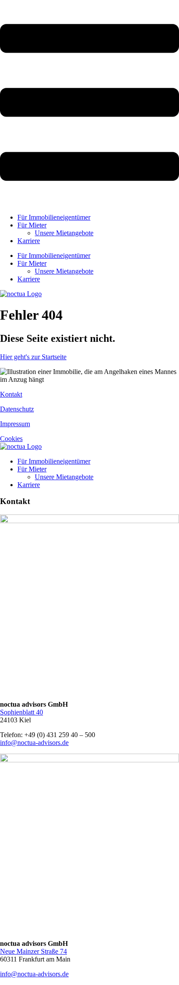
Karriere (28, 240)
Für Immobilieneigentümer (53, 217)
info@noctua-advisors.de (34, 742)
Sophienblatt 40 (21, 712)
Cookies (11, 438)
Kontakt (11, 394)
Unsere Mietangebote (64, 233)
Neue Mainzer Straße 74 (33, 951)
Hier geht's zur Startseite (33, 357)
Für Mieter (31, 225)
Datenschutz (17, 409)
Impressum (15, 423)
